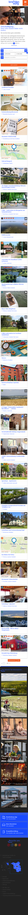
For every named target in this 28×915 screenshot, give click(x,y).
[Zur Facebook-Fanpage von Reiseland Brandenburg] (12, 845)
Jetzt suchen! (14, 65)
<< (1, 663)
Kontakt (4, 876)
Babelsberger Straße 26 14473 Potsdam (8, 856)
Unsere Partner (6, 889)
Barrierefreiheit (6, 882)
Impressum (5, 878)
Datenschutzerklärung (8, 880)
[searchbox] (11, 50)
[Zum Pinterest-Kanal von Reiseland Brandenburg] (8, 845)
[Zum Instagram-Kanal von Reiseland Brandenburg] (16, 845)
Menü (25, 4)
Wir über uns (5, 887)
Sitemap (4, 884)
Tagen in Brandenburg (8, 893)
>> (9, 663)
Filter (18, 660)
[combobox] (14, 50)
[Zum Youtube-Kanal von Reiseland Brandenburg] (19, 845)
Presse (4, 891)
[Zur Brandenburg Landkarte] (11, 867)
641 (7, 663)
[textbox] (10, 57)
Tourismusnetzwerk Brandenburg (11, 895)
